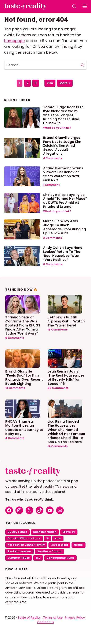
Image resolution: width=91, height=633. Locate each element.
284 (51, 82)
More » (64, 83)
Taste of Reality (29, 617)
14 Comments (58, 446)
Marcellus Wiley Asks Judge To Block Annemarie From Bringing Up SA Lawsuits (64, 227)
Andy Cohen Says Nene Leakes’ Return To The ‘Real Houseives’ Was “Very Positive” (62, 253)
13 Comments (15, 388)
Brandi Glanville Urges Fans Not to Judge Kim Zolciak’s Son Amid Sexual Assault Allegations (62, 145)
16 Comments (58, 329)
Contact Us (45, 622)
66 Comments (58, 388)
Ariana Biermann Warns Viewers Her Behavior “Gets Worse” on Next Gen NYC (63, 174)
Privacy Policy (75, 617)
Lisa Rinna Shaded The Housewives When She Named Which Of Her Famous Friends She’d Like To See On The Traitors (66, 431)
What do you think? (57, 127)
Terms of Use (53, 617)
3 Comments (52, 238)
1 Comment (51, 185)
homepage (14, 40)
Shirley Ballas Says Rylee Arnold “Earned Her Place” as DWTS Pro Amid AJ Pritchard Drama (65, 201)
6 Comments (52, 264)
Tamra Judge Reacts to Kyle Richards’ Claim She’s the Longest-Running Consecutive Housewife (63, 115)
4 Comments (52, 158)
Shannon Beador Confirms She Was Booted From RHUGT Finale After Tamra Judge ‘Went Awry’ (22, 325)
